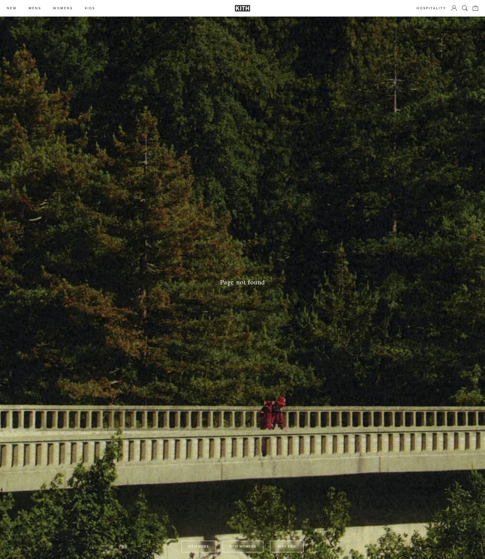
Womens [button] (63, 8)
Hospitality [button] (431, 8)
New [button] (12, 8)
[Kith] (242, 8)
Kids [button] (90, 8)
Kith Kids (287, 546)
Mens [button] (35, 8)
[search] (465, 8)
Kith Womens (243, 546)
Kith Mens (198, 546)
